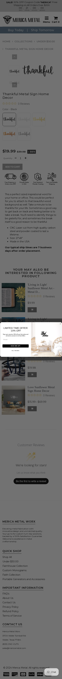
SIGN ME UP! (15, 346)
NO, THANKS (15, 350)
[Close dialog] (60, 324)
